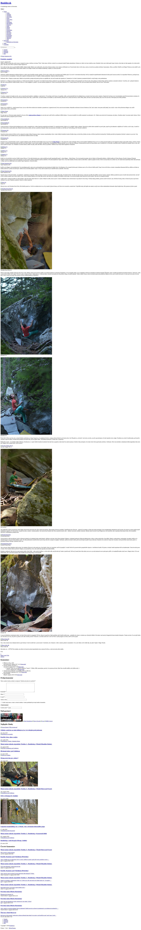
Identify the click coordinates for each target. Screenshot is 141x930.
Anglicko (8, 14)
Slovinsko (8, 34)
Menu (2, 9)
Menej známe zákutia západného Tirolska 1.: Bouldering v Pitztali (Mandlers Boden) (26, 744)
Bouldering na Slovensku (12, 42)
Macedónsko (9, 23)
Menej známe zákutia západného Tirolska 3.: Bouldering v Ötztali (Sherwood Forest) (26, 789)
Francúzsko (9, 22)
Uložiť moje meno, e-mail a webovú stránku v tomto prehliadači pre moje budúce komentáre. (23, 702)
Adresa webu (4, 699)
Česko (7, 18)
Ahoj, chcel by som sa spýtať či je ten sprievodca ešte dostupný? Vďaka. (17, 873)
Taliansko (8, 38)
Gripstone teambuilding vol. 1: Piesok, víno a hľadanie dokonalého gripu (23, 826)
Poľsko (8, 28)
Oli (1, 861)
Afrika (7, 13)
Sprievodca (6, 40)
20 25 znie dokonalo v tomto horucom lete (10, 866)
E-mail (3, 697)
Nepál (7, 26)
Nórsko (8, 27)
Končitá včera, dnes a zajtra (9, 737)
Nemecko (8, 24)
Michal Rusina (12, 928)
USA (7, 39)
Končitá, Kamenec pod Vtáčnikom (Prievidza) (14, 856)
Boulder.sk (6, 3)
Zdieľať (2, 656)
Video (5, 43)
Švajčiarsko (9, 35)
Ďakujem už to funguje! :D (7, 894)
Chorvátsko (9, 17)
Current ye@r (4, 707)
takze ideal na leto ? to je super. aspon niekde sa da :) (13, 887)
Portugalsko (9, 30)
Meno (2, 694)
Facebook (6, 52)
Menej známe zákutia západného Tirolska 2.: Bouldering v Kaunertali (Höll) (24, 833)
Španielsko (9, 36)
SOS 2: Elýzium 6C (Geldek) (9, 796)
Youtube (5, 49)
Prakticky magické (6, 59)
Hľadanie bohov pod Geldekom (10, 751)
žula (8, 655)
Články (5, 11)
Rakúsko (8, 31)
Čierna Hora (9, 19)
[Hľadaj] (14, 47)
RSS (5, 53)
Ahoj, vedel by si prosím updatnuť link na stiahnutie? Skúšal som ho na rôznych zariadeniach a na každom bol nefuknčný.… (29, 908)
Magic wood (3, 655)
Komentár (3, 691)
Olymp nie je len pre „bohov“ (9, 758)
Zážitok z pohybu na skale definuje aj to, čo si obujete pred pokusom (21, 730)
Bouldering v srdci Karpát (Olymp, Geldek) (14, 840)
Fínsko (8, 21)
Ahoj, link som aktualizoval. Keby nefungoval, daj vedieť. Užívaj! (16, 901)
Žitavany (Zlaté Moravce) (8, 912)
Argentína (8, 15)
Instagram (6, 51)
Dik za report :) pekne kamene (8, 852)
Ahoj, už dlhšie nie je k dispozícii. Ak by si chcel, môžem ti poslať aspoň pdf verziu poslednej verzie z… (25, 859)
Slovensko (8, 32)
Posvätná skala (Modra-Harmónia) (11, 891)
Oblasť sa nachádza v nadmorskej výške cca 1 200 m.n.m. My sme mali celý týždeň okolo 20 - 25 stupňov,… (26, 880)
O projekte (6, 44)
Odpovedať (23, 664)
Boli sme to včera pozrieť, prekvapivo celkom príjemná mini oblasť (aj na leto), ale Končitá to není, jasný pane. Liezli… (28, 915)
